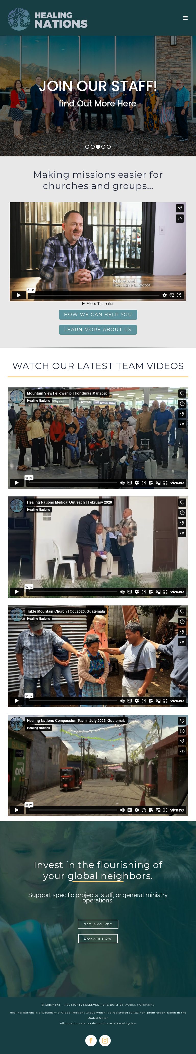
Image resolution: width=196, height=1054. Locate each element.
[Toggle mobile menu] (185, 18)
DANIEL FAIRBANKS (139, 1004)
